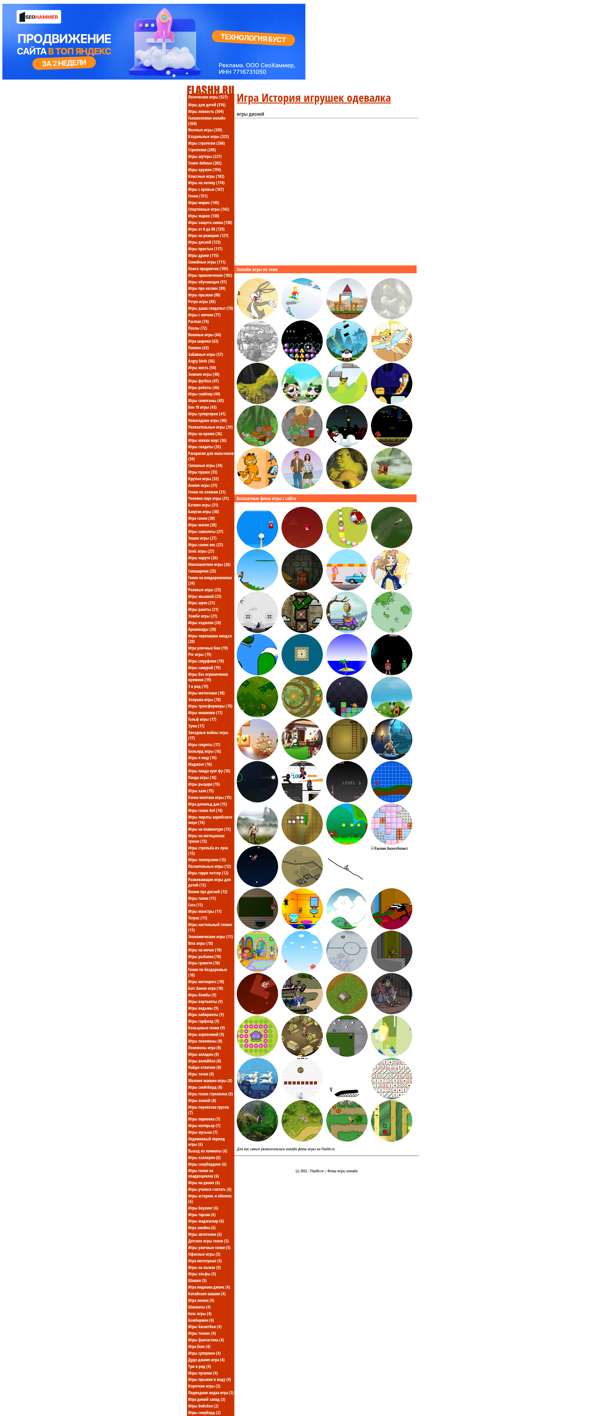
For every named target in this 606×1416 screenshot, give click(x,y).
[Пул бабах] (257, 546)
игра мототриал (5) (205, 1261)
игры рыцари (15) (204, 784)
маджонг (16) (200, 764)
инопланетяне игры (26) (209, 564)
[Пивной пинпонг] (302, 445)
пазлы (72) (197, 328)
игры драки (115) (203, 255)
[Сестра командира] (391, 546)
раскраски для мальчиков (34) (211, 456)
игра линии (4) (201, 1300)
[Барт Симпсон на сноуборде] (302, 318)
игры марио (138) (203, 216)
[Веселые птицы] (391, 716)
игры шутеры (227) (205, 156)
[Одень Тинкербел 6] (391, 360)
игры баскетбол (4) (205, 1326)
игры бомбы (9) (202, 995)
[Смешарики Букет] (302, 970)
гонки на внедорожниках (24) (210, 580)
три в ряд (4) (199, 1366)
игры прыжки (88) (204, 295)
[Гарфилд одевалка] (257, 487)
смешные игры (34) (205, 465)
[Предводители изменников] (347, 1013)
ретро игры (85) (202, 301)
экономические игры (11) (210, 936)
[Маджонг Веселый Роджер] (257, 758)
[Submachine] (347, 758)
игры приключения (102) (210, 275)
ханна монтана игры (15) (210, 797)
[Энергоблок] (302, 1097)
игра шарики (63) (203, 341)
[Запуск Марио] (257, 885)
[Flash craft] (347, 1055)
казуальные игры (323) (208, 136)
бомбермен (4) (201, 1320)
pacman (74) (198, 321)
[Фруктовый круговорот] (302, 716)
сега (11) (195, 905)
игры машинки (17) (205, 712)
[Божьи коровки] (257, 1055)
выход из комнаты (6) (207, 1151)
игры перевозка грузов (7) (208, 1109)
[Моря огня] (302, 885)
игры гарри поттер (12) (208, 873)
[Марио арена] (347, 928)
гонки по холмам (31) (207, 492)
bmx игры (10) (200, 943)
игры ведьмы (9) (203, 1008)
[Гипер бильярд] (391, 843)
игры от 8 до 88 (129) (206, 229)
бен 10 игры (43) (202, 407)
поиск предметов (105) (208, 268)
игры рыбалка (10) (204, 956)
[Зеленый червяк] (391, 631)
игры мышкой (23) (204, 596)
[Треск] (302, 631)
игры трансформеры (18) (210, 706)
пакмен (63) (198, 347)
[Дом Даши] (257, 970)
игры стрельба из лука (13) (208, 850)
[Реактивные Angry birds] (391, 445)
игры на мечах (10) (205, 950)
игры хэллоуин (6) (204, 1157)
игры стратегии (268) (206, 143)
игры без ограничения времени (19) (208, 676)
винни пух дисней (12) (207, 891)
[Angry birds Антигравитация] (347, 402)
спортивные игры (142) (208, 209)
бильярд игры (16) (204, 751)
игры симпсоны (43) (206, 400)
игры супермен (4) (204, 1353)
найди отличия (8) (204, 1067)
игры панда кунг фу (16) (209, 771)
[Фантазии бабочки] (391, 1013)
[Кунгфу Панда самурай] (347, 360)
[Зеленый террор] (391, 674)
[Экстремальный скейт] (347, 589)
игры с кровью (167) (206, 189)
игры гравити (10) (204, 963)
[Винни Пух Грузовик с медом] (347, 631)
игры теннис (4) (202, 1333)
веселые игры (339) (205, 130)
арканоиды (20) (202, 629)
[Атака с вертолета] (257, 674)
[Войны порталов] (302, 801)
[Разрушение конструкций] (391, 1055)
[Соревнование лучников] (257, 843)
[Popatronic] (302, 360)
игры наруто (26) (203, 557)
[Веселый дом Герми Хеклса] (302, 928)
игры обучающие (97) (207, 282)
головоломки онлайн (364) (206, 120)
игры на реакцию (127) (208, 235)
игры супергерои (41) (207, 414)
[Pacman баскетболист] (389, 848)
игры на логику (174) (206, 182)
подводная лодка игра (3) (211, 1392)
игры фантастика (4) (206, 1340)
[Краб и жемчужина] (347, 546)
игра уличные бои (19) (208, 648)
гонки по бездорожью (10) (207, 972)
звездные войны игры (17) (208, 735)
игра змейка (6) (202, 1227)
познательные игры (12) (209, 866)
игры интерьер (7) (204, 1125)
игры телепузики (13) (207, 859)
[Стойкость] (302, 843)
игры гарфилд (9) (203, 1021)
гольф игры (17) (202, 719)
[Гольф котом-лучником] (391, 801)
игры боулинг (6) (203, 1208)
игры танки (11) (202, 898)
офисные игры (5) (204, 1254)
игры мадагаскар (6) (206, 1221)
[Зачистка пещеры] (391, 758)
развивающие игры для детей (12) (209, 882)
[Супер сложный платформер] (347, 716)
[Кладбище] (302, 1013)
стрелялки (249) (202, 149)
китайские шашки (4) (207, 1293)
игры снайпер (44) (204, 394)
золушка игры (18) (204, 699)
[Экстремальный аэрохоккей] (347, 970)
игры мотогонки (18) (206, 693)
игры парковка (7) (204, 1119)
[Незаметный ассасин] (257, 631)
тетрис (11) (197, 918)
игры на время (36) (205, 433)
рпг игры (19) (199, 654)
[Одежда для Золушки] (391, 589)
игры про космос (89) (207, 288)
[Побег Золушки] (257, 1097)
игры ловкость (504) (206, 111)
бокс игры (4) (200, 1313)
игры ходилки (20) (204, 622)
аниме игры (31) (202, 485)
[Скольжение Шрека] (257, 402)
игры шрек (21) (201, 602)
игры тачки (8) (201, 1074)
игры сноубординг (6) (207, 1164)
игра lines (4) (199, 1346)
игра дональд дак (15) (207, 804)
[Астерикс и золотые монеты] (257, 589)
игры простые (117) (205, 248)
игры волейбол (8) (204, 1061)
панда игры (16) (202, 777)
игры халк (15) (201, 790)
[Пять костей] (391, 1097)
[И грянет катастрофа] (347, 318)
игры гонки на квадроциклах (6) (203, 1173)
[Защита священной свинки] (391, 1140)
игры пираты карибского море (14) (210, 819)
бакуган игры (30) (203, 511)
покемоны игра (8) (204, 1047)
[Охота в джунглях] (347, 1140)
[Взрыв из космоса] (257, 1013)
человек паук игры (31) (208, 498)
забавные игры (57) (205, 354)
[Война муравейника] (302, 758)
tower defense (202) (205, 163)
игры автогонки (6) (205, 1234)
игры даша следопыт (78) (210, 308)
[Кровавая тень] (257, 1140)
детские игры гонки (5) (208, 1241)
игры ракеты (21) (203, 609)
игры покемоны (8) (205, 1041)
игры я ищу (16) (202, 757)
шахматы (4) (199, 1307)
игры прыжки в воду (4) (209, 1379)
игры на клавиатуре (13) (209, 829)
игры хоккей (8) (202, 1100)
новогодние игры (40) (207, 420)
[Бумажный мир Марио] (347, 843)
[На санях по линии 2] (347, 885)
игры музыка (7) (203, 1132)
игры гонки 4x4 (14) (205, 810)
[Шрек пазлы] (391, 318)
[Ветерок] (347, 674)
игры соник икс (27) (205, 544)
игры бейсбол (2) (203, 1406)
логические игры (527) (208, 97)
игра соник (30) (201, 518)
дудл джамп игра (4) (206, 1359)
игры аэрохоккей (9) (206, 1034)
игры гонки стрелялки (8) (210, 1094)
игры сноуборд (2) (204, 1412)
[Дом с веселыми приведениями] (391, 402)
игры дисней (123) (204, 242)
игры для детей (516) (207, 105)
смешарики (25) (202, 571)
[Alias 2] (391, 970)
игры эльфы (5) (202, 1274)
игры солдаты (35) (204, 446)
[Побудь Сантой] (257, 928)
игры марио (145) (203, 202)
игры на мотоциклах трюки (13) (206, 838)
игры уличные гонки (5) (209, 1247)
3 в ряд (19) (198, 686)
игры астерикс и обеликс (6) (210, 1198)
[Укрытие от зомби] (391, 928)
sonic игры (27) (201, 551)
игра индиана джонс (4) (209, 1287)
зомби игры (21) (202, 616)
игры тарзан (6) (202, 1214)
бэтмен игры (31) (203, 505)
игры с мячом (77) (204, 315)
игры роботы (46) (203, 387)
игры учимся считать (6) (210, 1189)
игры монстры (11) (205, 911)
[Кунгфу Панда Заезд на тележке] (391, 487)
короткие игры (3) (204, 1386)
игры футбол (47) (203, 381)
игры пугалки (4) (203, 1373)
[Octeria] (257, 801)
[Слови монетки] (257, 716)
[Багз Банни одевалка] (257, 318)
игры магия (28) (202, 525)
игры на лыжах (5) (204, 1267)
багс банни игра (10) (205, 988)
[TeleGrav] (347, 801)
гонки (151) (198, 196)
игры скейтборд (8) (205, 1087)
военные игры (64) (204, 334)
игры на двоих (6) (204, 1182)
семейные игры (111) (207, 262)
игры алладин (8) (203, 1054)
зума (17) (196, 726)
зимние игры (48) (203, 374)
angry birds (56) (201, 361)
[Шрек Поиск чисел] (347, 487)
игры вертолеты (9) (205, 1001)
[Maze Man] (302, 674)
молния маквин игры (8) (210, 1080)
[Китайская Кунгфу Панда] (302, 402)
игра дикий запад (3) (206, 1399)
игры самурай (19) (204, 667)
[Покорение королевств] (302, 1140)
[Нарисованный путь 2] (347, 1097)
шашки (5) (197, 1280)
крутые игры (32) (203, 478)
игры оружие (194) (204, 169)
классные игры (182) (206, 176)
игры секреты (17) (204, 744)
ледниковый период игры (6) (206, 1141)
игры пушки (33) (202, 472)
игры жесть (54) (202, 367)
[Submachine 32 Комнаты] (302, 589)
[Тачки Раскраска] (257, 360)
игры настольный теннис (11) (210, 927)
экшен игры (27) (202, 538)
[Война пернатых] (257, 445)
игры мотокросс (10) (206, 981)
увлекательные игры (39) (210, 427)
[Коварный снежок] (347, 445)
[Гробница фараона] (302, 1055)
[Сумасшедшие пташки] (302, 546)
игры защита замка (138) (210, 222)
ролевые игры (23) (204, 589)
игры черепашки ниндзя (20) (210, 638)
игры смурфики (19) (206, 661)
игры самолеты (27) (205, 531)
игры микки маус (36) (207, 440)
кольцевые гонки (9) (206, 1028)
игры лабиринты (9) (206, 1014)
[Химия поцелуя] (302, 487)
